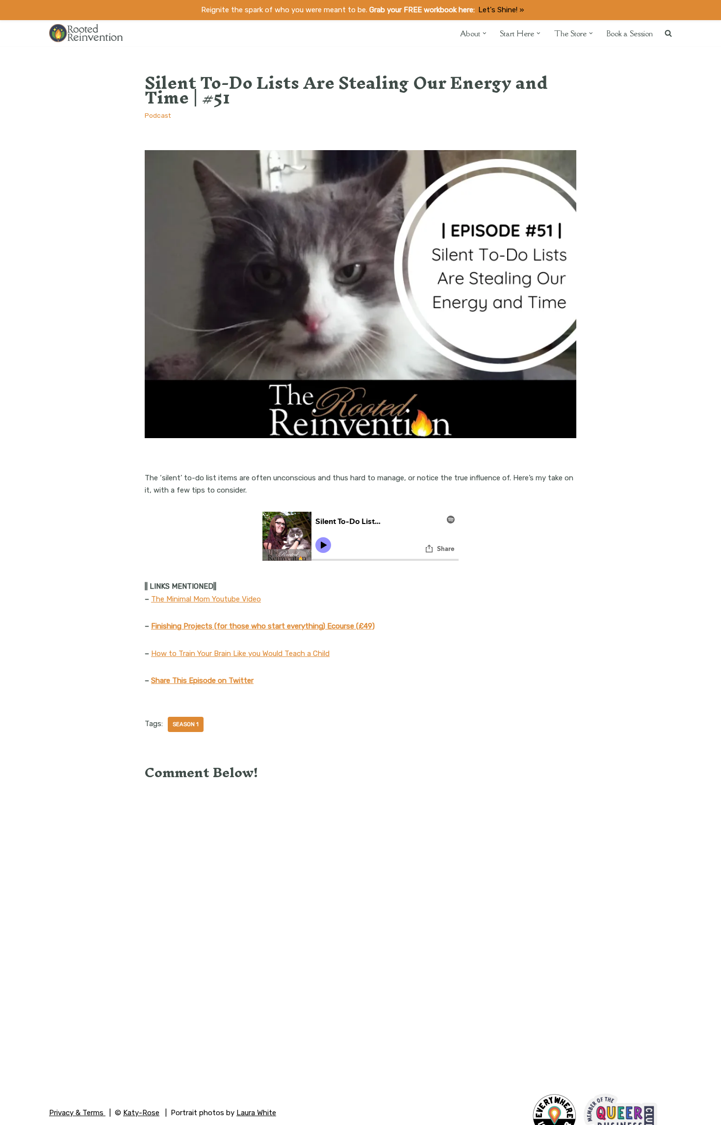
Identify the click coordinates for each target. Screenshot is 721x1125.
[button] (485, 33)
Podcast (158, 115)
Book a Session (629, 33)
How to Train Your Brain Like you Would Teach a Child (240, 653)
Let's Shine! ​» (501, 9)
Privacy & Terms (77, 1112)
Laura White (256, 1112)
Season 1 (186, 724)
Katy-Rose (141, 1112)
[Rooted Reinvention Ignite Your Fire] (86, 33)
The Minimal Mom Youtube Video (206, 599)
